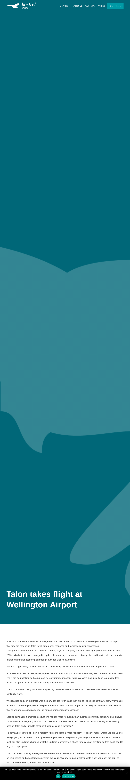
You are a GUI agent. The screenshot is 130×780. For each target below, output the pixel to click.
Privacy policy (68, 776)
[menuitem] (65, 6)
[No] (127, 773)
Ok (58, 776)
